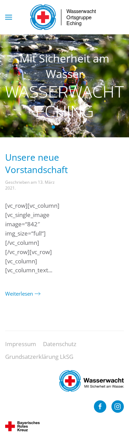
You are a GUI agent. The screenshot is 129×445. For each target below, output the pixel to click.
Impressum (20, 344)
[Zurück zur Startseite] (64, 17)
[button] (8, 17)
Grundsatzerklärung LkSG (39, 357)
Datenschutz (59, 344)
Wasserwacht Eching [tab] (53, 127)
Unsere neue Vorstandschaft (36, 163)
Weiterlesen (19, 293)
